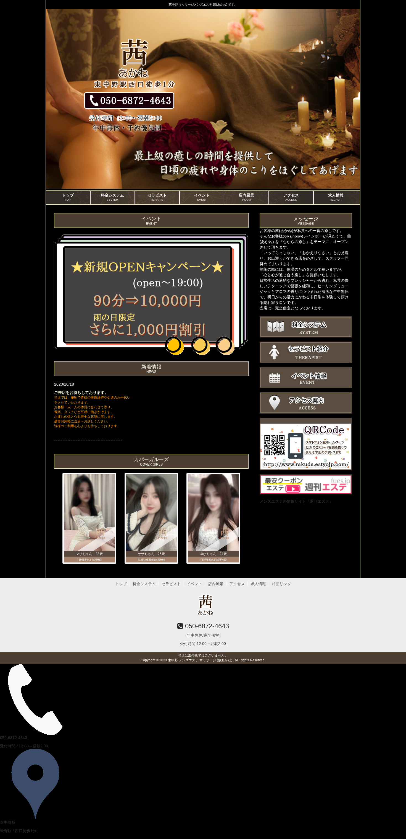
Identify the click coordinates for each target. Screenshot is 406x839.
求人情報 (336, 197)
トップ (68, 197)
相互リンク (281, 584)
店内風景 (246, 197)
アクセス (291, 197)
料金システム (112, 197)
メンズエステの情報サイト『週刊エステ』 (296, 501)
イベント (202, 197)
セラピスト (157, 197)
